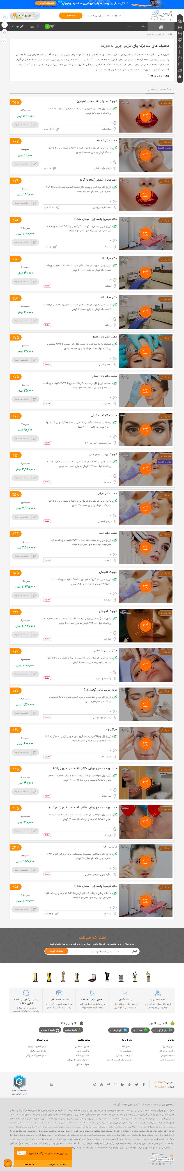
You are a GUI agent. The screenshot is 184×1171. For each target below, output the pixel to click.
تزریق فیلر (27, 55)
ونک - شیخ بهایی (104, 678)
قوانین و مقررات (166, 1051)
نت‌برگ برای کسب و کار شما (119, 1060)
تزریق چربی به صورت (116, 46)
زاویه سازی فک (148, 70)
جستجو (71, 15)
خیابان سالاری (106, 757)
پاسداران (108, 247)
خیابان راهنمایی (105, 521)
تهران (143, 26)
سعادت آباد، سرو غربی (102, 207)
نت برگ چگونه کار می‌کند (78, 1060)
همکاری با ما (125, 1051)
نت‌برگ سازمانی (82, 1046)
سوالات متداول (82, 1064)
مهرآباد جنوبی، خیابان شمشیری (98, 874)
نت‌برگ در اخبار (166, 1060)
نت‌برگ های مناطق (38, 1051)
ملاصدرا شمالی (105, 364)
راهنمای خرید (83, 1051)
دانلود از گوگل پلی (160, 1030)
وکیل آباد (108, 600)
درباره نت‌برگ (167, 1046)
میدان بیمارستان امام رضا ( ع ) (98, 443)
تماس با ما (126, 1046)
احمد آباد (108, 482)
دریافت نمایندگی (123, 1055)
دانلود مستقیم (71, 1030)
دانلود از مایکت (116, 1030)
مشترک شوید (56, 951)
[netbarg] (161, 1158)
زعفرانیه (108, 286)
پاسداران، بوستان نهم (102, 717)
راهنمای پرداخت (82, 1055)
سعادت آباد (107, 129)
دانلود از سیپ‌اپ (48, 1030)
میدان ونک (107, 796)
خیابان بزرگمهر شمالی (103, 168)
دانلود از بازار (138, 1030)
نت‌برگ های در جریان (37, 1046)
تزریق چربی (153, 60)
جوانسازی (106, 55)
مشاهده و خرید (21, 124)
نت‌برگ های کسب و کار (36, 1055)
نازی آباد (108, 835)
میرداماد (108, 560)
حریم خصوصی (166, 1055)
